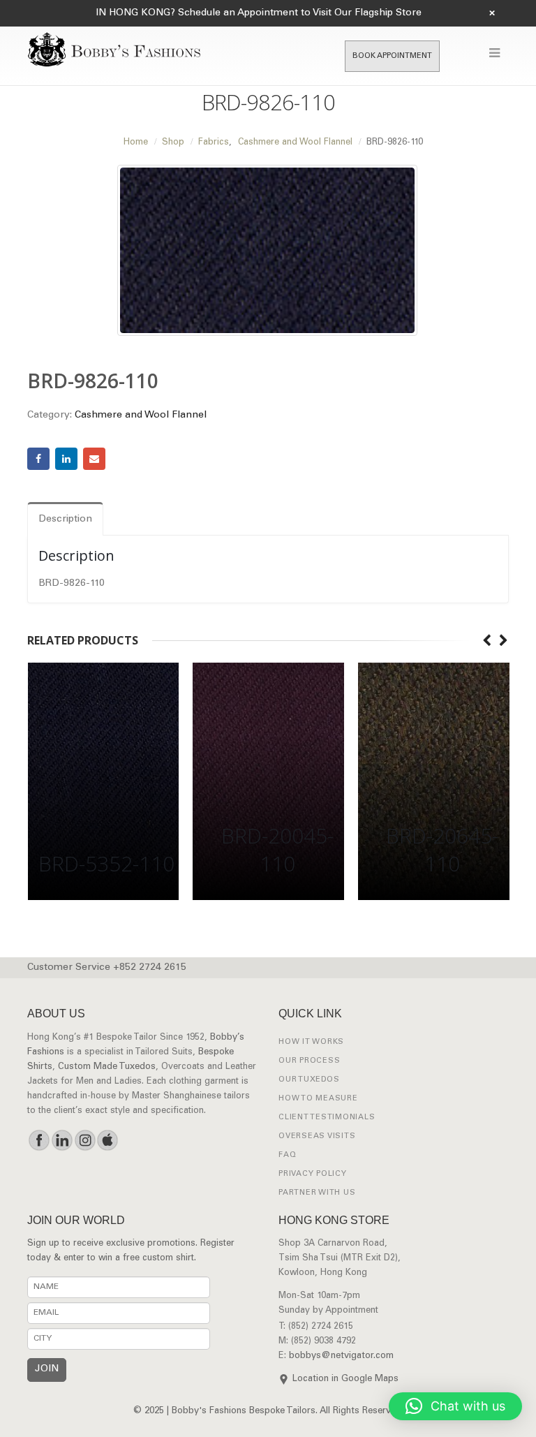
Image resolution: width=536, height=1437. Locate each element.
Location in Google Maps (345, 1379)
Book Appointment (392, 56)
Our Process (309, 1061)
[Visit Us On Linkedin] (61, 1140)
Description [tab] (65, 519)
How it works (311, 1042)
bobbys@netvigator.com (341, 1356)
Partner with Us (316, 1193)
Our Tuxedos (308, 1080)
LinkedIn (66, 459)
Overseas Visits (316, 1136)
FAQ (287, 1155)
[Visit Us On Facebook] (38, 1140)
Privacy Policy (312, 1174)
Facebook (38, 459)
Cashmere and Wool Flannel (141, 415)
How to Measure (318, 1099)
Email (94, 459)
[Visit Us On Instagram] (84, 1140)
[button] (455, 1406)
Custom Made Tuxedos (107, 1067)
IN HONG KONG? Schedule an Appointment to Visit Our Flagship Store (259, 13)
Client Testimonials (326, 1117)
